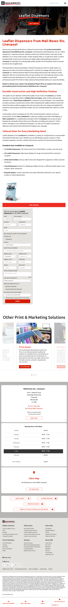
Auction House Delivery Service (32, 534)
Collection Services (50, 536)
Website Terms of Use (7, 569)
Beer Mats (5, 546)
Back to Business (28, 543)
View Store (33, 418)
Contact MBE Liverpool (35, 408)
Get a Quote (34, 23)
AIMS (3, 530)
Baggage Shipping (49, 530)
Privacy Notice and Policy (21, 569)
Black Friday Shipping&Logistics (32, 545)
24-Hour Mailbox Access (8, 528)
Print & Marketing (8, 540)
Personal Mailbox (33, 504)
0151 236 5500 (35, 406)
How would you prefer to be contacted (15, 233)
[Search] (55, 605)
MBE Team (48, 546)
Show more (7, 557)
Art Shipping (48, 528)
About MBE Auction (29, 528)
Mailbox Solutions (8, 525)
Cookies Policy (43, 569)
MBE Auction (28, 525)
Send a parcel (20, 498)
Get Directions (34, 489)
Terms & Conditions (33, 569)
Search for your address (11, 248)
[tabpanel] (34, 347)
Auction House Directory (30, 536)
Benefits (4, 532)
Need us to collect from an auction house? (34, 509)
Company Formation (7, 536)
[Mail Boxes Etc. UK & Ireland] (11, 3)
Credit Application (28, 548)
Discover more (25, 366)
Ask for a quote (59, 601)
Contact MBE (48, 552)
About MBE (49, 540)
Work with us (48, 543)
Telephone (8, 239)
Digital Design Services (30, 550)
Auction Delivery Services (30, 532)
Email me (8, 236)
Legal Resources (49, 554)
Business (27, 540)
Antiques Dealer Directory (30, 530)
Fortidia (50, 569)
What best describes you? (11, 283)
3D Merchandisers (7, 543)
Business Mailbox (46, 498)
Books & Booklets (7, 548)
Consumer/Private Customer (13, 289)
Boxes (4, 550)
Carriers (47, 532)
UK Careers (48, 545)
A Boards (4, 545)
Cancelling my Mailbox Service (10, 534)
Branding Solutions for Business (32, 546)
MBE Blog (47, 548)
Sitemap (47, 550)
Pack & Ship (49, 525)
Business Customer (10, 286)
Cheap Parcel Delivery (50, 534)
